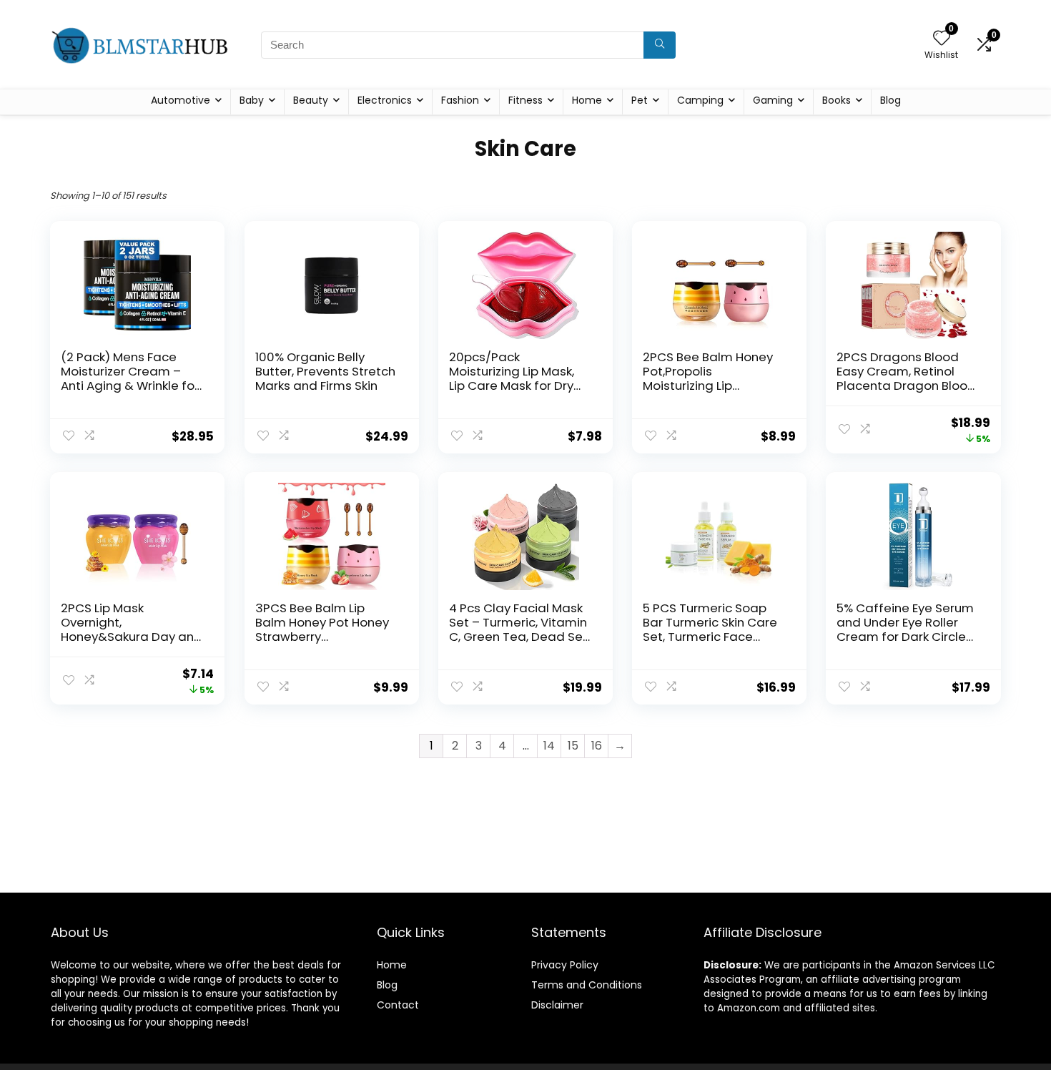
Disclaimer (557, 1005)
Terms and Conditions (586, 985)
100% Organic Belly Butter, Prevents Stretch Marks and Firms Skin (325, 371)
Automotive (180, 100)
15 (573, 745)
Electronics (384, 100)
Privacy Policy (564, 965)
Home (587, 100)
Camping (700, 100)
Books (836, 100)
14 (549, 745)
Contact (398, 1005)
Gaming (773, 100)
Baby (252, 100)
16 (596, 745)
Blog (890, 100)
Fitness (525, 100)
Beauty (310, 100)
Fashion (460, 100)
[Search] (659, 45)
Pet (639, 100)
